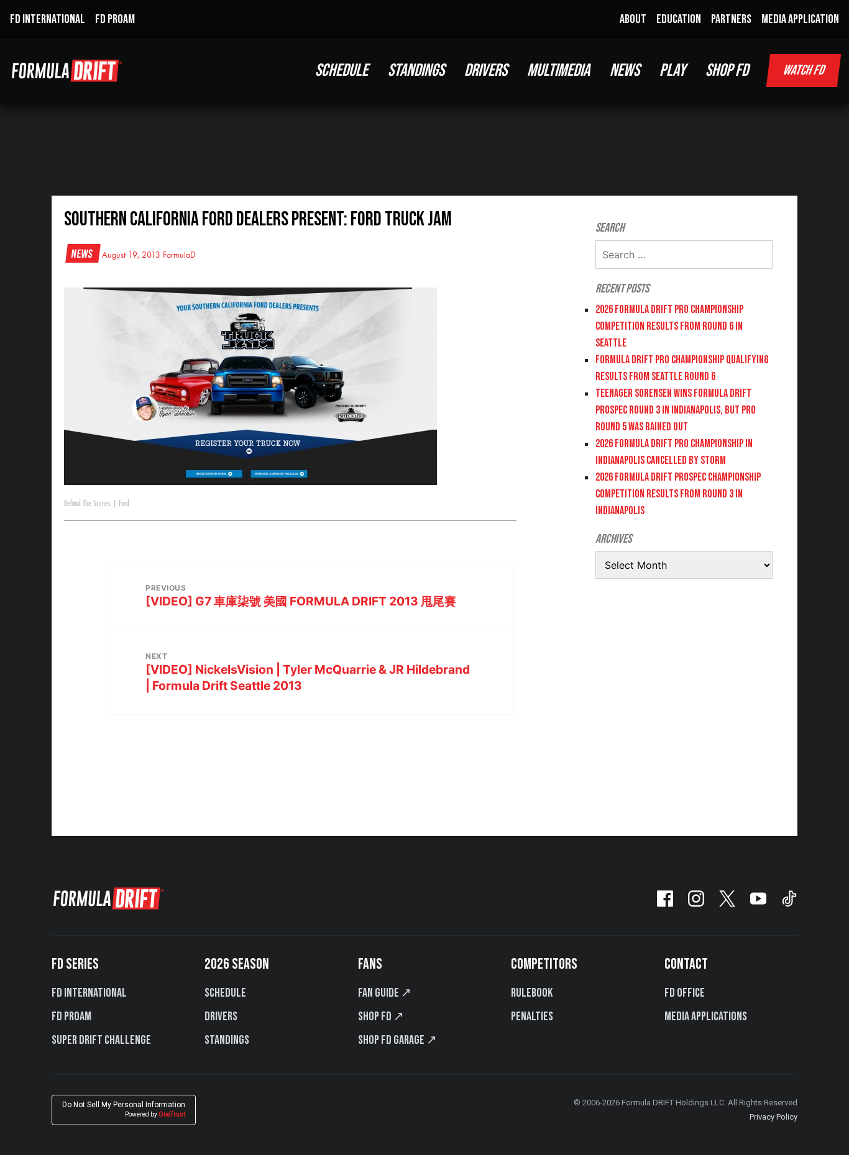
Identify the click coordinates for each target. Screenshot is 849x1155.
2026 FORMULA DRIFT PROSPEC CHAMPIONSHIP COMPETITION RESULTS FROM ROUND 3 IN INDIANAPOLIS (678, 494)
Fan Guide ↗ (384, 992)
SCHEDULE (341, 70)
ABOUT (633, 19)
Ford (124, 503)
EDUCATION (678, 19)
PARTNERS (731, 19)
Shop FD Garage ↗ (397, 1040)
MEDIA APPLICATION (800, 19)
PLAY (672, 70)
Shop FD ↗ (381, 1016)
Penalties (532, 1016)
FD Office (684, 992)
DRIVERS (485, 70)
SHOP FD (726, 70)
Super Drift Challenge (101, 1040)
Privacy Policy (773, 1116)
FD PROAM (115, 19)
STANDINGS (416, 70)
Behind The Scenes (87, 503)
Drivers (220, 1016)
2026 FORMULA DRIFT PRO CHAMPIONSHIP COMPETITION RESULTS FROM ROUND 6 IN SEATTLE (669, 326)
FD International (89, 992)
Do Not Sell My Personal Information (123, 1109)
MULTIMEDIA (558, 70)
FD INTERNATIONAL (47, 19)
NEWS (625, 70)
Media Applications (705, 1016)
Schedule (225, 992)
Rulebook (532, 992)
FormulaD (179, 255)
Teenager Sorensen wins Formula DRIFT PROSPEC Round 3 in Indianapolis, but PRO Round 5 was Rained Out (675, 410)
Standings (226, 1040)
